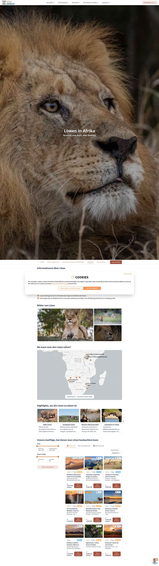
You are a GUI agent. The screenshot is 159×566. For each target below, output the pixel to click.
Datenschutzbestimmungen (60, 283)
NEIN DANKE (128, 274)
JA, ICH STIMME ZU (92, 288)
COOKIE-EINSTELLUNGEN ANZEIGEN (70, 288)
